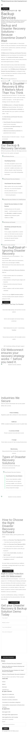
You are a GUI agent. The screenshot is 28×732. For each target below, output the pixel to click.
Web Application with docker (10, 717)
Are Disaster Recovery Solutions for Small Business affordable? (13, 671)
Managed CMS (6, 712)
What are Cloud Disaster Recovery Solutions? (13, 674)
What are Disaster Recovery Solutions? (12, 663)
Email (3, 721)
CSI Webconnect (15, 731)
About (4, 684)
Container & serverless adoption (11, 702)
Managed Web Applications (10, 714)
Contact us (5, 689)
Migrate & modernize (8, 694)
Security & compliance (8, 697)
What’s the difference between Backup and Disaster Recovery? (13, 667)
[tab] (14, 663)
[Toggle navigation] (2, 4)
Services (4, 687)
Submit (6, 728)
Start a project (20, 677)
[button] (5, 8)
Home (3, 681)
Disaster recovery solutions (10, 699)
